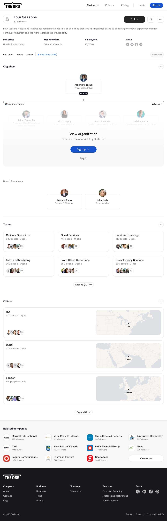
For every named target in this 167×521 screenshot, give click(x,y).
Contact (7, 495)
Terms (129, 514)
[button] (83, 86)
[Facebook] (151, 491)
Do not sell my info (155, 514)
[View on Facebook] (136, 44)
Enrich (108, 5)
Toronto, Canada (53, 44)
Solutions (41, 491)
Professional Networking (115, 495)
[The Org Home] (13, 5)
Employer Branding (112, 491)
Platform (91, 5)
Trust (39, 495)
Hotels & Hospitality (13, 44)
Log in (142, 5)
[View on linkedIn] (132, 44)
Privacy (139, 514)
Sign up (156, 5)
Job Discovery (110, 500)
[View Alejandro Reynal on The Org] (83, 78)
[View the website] (140, 44)
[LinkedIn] (144, 491)
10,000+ (89, 44)
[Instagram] (157, 491)
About (6, 491)
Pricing (39, 500)
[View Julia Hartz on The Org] (103, 193)
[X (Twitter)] (138, 491)
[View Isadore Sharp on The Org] (64, 193)
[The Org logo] (12, 476)
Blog (5, 500)
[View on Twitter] (127, 44)
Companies (75, 491)
